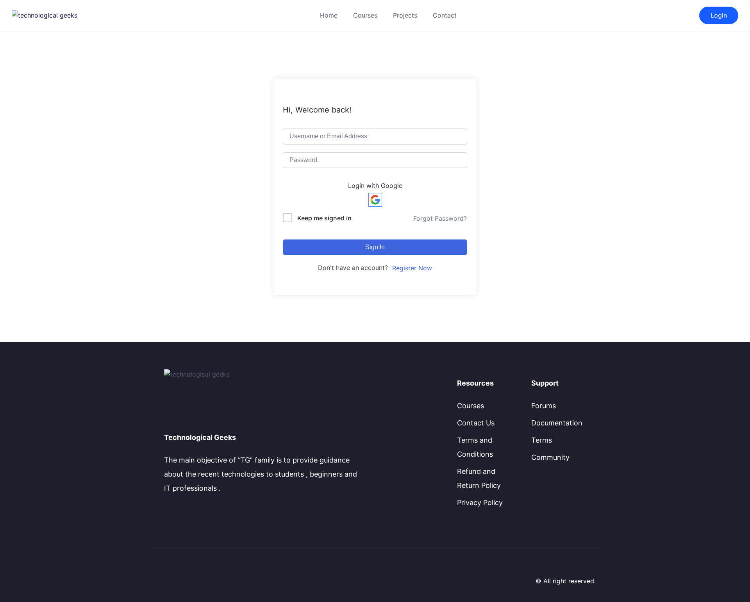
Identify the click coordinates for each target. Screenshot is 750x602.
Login (719, 15)
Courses (365, 15)
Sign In (375, 247)
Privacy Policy (480, 502)
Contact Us (476, 423)
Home (329, 15)
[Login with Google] (375, 200)
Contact (445, 15)
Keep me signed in (324, 218)
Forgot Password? (440, 218)
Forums (543, 406)
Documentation (556, 423)
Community (550, 457)
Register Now (412, 268)
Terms (541, 440)
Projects (405, 15)
